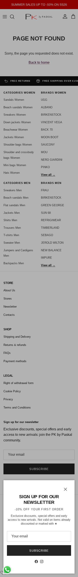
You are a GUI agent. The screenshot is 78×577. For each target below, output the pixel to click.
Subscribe (39, 550)
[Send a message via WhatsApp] (7, 570)
